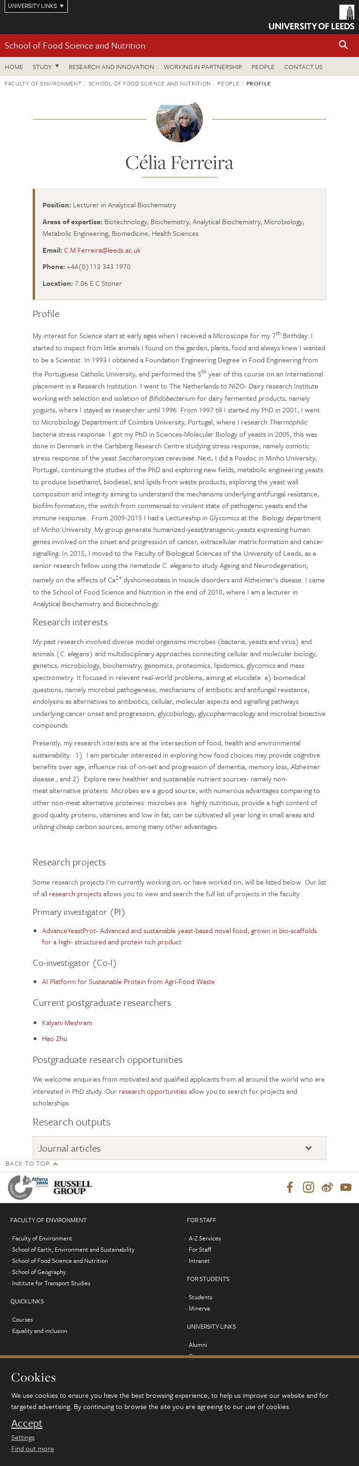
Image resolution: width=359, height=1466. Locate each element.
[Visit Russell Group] (74, 1187)
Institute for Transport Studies (51, 1283)
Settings (23, 1437)
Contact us (303, 66)
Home (14, 66)
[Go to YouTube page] (346, 1187)
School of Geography (39, 1271)
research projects (75, 893)
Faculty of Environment (43, 83)
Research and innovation (111, 66)
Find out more (32, 1448)
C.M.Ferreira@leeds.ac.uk (102, 250)
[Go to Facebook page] (289, 1187)
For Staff (200, 1249)
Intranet (199, 1260)
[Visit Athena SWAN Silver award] (29, 1187)
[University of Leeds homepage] (311, 17)
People (263, 66)
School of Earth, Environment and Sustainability (73, 1249)
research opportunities (153, 1091)
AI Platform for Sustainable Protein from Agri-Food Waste (128, 981)
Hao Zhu (54, 1038)
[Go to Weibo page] (327, 1187)
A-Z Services (205, 1238)
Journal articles (69, 1148)
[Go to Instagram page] (308, 1187)
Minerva (199, 1308)
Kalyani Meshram (67, 1022)
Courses (22, 1319)
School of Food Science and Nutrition (75, 45)
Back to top (28, 1163)
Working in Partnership (203, 66)
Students (200, 1297)
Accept (27, 1423)
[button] (343, 45)
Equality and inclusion (39, 1330)
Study (42, 66)
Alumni (198, 1344)
